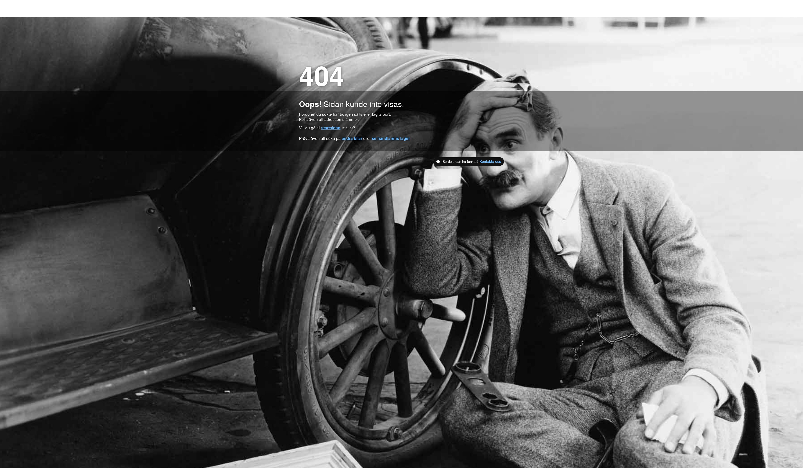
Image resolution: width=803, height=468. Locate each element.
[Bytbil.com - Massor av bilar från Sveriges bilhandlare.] (306, 8)
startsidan (330, 128)
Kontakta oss (490, 161)
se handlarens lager (391, 138)
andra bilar (352, 138)
